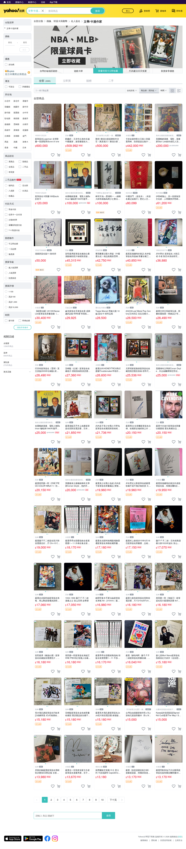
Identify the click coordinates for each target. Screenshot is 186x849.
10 (102, 799)
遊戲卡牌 (78, 70)
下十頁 (113, 799)
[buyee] (17, 72)
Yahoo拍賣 (14, 10)
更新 (180, 836)
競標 (89, 80)
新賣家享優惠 (167, 70)
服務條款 (144, 840)
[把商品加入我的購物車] (58, 155)
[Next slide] (59, 117)
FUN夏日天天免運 (138, 70)
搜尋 (108, 815)
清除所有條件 (22, 327)
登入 (128, 10)
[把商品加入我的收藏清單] (52, 155)
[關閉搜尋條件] (42, 11)
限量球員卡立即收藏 (108, 70)
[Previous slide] (36, 117)
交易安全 (179, 840)
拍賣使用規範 (166, 840)
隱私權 (154, 840)
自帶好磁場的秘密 (48, 70)
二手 (111, 80)
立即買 (67, 80)
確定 (24, 49)
